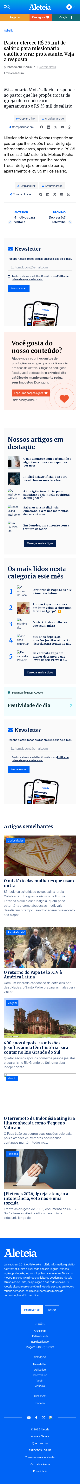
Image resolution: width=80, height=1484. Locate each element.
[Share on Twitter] (55, 127)
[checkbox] (9, 276)
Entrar (52, 1309)
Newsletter (40, 1364)
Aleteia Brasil (47, 67)
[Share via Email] (62, 127)
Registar (15, 17)
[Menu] (14, 7)
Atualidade (40, 1331)
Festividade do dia (29, 705)
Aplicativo (40, 1369)
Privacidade (40, 1471)
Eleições (13, 1154)
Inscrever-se (18, 288)
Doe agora (38, 17)
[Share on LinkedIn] (48, 127)
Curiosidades (15, 840)
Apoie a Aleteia (40, 1436)
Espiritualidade (40, 1341)
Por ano (40, 1403)
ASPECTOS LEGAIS (40, 1450)
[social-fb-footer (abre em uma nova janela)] (36, 1418)
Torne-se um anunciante (40, 1457)
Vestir (40, 1380)
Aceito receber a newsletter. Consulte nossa (40, 278)
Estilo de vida (40, 1336)
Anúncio (40, 1386)
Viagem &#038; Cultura (40, 1347)
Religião (8, 30)
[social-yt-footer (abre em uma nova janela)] (29, 1418)
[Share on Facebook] (41, 127)
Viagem (12, 1003)
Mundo (12, 1078)
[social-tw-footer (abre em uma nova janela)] (43, 1418)
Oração (63, 17)
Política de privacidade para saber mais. (40, 277)
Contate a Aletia (40, 1464)
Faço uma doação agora (28, 393)
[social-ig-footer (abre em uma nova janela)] (51, 1418)
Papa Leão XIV (16, 932)
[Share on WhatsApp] (69, 127)
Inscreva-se (40, 1375)
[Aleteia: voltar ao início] (40, 7)
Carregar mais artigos (40, 543)
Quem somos (40, 1443)
